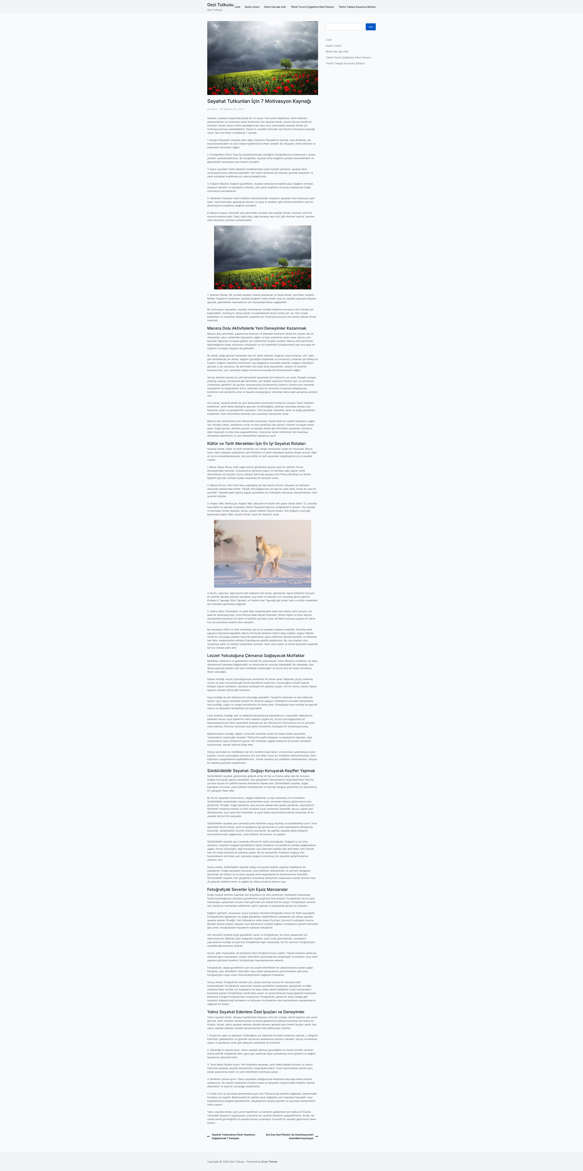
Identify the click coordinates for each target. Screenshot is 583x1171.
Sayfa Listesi (252, 6)
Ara (371, 26)
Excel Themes (269, 1161)
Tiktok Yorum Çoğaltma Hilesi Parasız (312, 6)
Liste (237, 6)
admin (213, 109)
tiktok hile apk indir (275, 6)
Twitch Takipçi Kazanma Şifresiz (357, 6)
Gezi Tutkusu (220, 4)
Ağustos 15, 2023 (233, 109)
